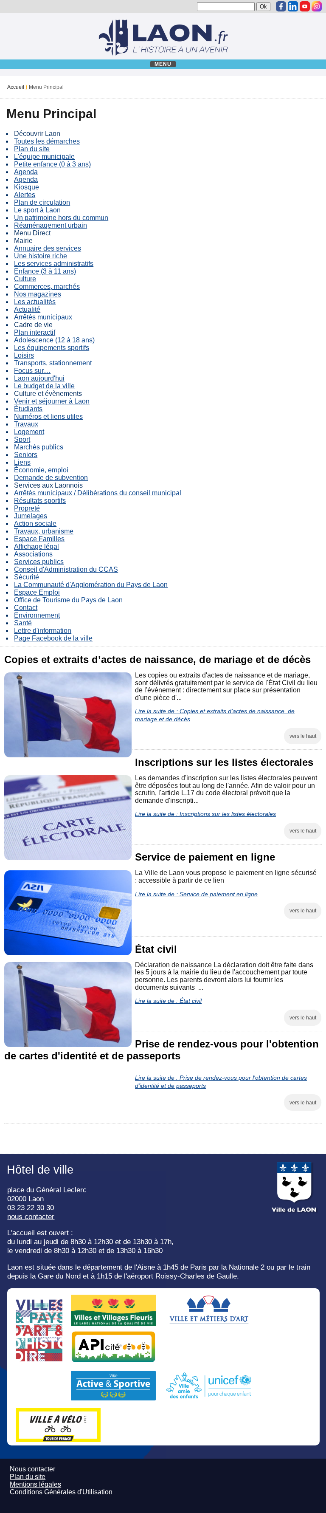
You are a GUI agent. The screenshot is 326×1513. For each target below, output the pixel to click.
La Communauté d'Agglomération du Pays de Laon (91, 584)
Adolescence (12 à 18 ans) (54, 340)
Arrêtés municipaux (43, 317)
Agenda (26, 171)
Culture (25, 278)
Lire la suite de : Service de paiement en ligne (196, 894)
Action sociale (35, 523)
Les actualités (35, 301)
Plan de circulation (42, 202)
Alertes (24, 194)
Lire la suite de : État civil (168, 1000)
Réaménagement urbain (50, 225)
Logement (29, 431)
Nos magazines (37, 294)
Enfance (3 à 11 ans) (45, 271)
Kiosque (26, 187)
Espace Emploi (37, 592)
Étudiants (28, 408)
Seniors (25, 454)
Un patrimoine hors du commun (61, 217)
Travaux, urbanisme (43, 531)
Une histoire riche (40, 256)
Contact (25, 607)
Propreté (27, 508)
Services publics (39, 561)
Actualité (27, 309)
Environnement (37, 615)
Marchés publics (38, 447)
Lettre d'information (42, 630)
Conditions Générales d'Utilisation (61, 1492)
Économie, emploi (41, 470)
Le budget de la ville (44, 386)
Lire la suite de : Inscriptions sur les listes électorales (205, 813)
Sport (22, 439)
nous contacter (30, 1216)
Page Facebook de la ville (53, 638)
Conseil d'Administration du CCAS (66, 569)
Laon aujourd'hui (39, 378)
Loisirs (24, 355)
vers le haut (302, 736)
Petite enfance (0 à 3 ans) (52, 164)
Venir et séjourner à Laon (52, 401)
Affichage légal (36, 546)
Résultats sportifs (40, 500)
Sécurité (26, 577)
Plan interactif (34, 332)
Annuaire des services (47, 248)
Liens (22, 462)
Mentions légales (35, 1484)
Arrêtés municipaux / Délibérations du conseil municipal (97, 493)
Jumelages (30, 515)
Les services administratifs (53, 263)
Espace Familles (39, 538)
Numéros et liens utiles (48, 416)
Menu (163, 64)
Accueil (15, 87)
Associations (33, 554)
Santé (23, 623)
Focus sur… (32, 370)
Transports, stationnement (53, 363)
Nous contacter (32, 1469)
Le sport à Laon (37, 210)
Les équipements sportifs (51, 347)
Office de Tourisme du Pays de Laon (68, 600)
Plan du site (32, 148)
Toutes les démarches (47, 141)
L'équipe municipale (44, 156)
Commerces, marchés (47, 286)
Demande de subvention (51, 477)
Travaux (26, 424)
